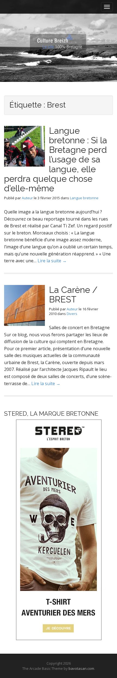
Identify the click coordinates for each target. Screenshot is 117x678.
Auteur (27, 197)
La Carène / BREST (73, 294)
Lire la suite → (52, 261)
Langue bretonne (84, 197)
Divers (72, 313)
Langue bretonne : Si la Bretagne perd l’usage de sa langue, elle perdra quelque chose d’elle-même (55, 159)
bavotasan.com (81, 668)
